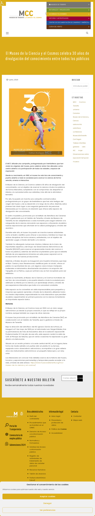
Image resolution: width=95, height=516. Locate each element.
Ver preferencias (47, 510)
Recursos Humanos (37, 470)
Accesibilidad (56, 433)
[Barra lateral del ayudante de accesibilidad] (3, 3)
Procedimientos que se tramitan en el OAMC (38, 425)
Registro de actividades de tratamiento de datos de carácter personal (37, 461)
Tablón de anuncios (38, 474)
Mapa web (77, 420)
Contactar (77, 416)
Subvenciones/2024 (17, 444)
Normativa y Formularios (34, 441)
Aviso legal (55, 416)
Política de (59, 429)
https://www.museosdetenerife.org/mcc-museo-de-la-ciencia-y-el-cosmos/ (35, 364)
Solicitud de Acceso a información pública (38, 449)
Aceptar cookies (47, 496)
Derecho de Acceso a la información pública (38, 434)
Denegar (47, 503)
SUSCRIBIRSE (80, 378)
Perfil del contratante (34, 417)
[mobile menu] (7, 33)
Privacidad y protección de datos (57, 422)
